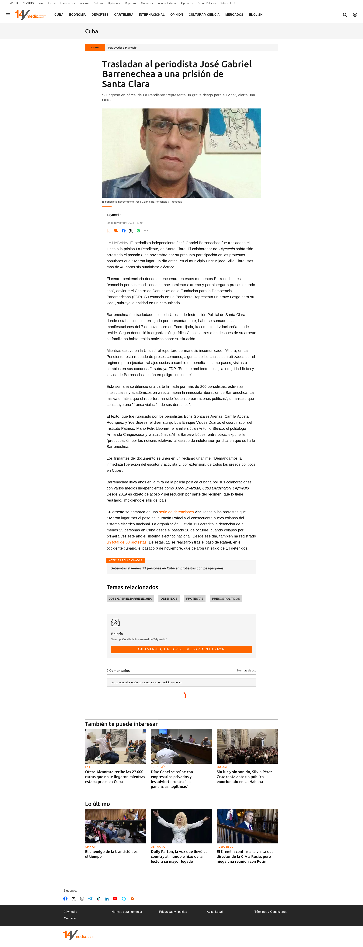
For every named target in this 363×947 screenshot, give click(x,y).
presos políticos (226, 598)
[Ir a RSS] (133, 898)
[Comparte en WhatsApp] (138, 231)
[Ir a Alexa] (124, 898)
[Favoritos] (109, 231)
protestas (194, 598)
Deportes (100, 14)
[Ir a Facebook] (66, 898)
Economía (77, 14)
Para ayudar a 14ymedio (122, 47)
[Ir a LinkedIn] (107, 898)
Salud (40, 3)
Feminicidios (67, 3)
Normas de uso (246, 670)
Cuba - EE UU (228, 3)
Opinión (176, 14)
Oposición (187, 3)
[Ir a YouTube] (116, 898)
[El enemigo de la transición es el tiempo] (115, 826)
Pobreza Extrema (167, 3)
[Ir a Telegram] (91, 898)
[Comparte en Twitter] (131, 231)
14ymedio (70, 911)
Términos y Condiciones (270, 911)
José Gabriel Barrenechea (130, 598)
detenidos (169, 598)
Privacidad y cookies (173, 911)
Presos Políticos (206, 3)
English (256, 14)
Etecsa (52, 3)
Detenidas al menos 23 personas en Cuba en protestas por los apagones (166, 568)
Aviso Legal (215, 911)
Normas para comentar (127, 911)
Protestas (98, 3)
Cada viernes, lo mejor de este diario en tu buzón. (181, 649)
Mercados (234, 14)
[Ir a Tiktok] (99, 898)
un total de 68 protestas (127, 542)
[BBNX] (78, 935)
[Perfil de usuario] (355, 14)
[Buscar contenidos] (345, 15)
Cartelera (123, 14)
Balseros (84, 3)
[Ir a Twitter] (74, 898)
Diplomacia (114, 3)
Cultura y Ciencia (204, 14)
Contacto (70, 918)
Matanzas (147, 3)
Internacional (152, 14)
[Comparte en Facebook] (123, 231)
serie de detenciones (176, 512)
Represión (131, 3)
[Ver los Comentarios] (116, 231)
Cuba (59, 14)
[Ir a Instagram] (82, 898)
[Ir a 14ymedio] (32, 15)
